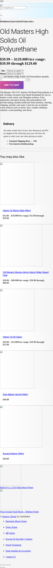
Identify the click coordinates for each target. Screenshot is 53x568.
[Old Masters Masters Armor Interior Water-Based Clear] (21, 265)
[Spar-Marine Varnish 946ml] (17, 388)
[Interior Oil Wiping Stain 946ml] (17, 204)
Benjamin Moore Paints (16, 521)
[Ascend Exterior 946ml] (21, 447)
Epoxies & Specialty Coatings (19, 539)
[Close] (1, 15)
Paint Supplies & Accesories (18, 551)
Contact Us (11, 557)
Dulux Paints (11, 527)
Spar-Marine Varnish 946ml (15, 394)
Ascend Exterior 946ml (13, 453)
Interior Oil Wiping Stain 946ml (17, 210)
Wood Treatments (13, 545)
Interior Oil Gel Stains (12, 337)
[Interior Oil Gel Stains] (17, 330)
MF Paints (10, 533)
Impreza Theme (9, 516)
